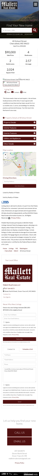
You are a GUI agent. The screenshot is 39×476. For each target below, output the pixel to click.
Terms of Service (29, 405)
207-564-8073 (9, 288)
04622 (16, 251)
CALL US (19, 432)
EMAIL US (19, 441)
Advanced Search (14, 34)
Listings (11, 248)
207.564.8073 (19, 451)
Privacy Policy (15, 218)
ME (17, 248)
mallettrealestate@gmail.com (19, 458)
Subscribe (19, 339)
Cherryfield (8, 251)
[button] (35, 30)
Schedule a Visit (28, 349)
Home (5, 248)
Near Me (28, 34)
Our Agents (7, 297)
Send (19, 402)
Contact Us (7, 294)
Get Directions (19, 186)
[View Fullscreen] (5, 161)
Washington (23, 248)
